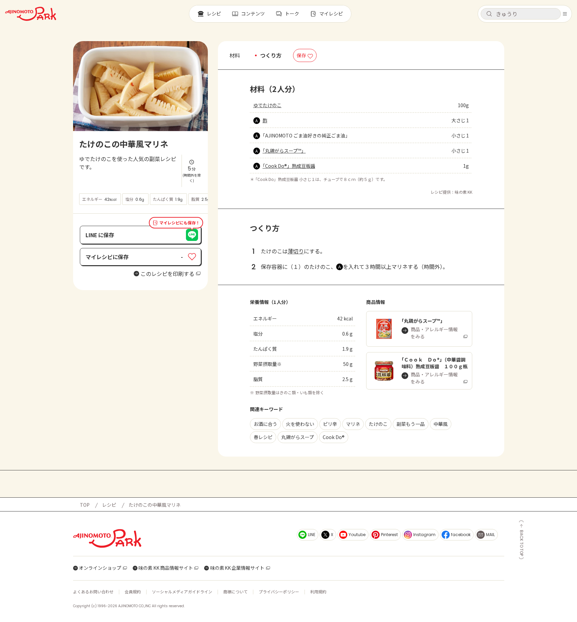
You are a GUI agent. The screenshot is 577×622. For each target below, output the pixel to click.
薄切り (296, 251)
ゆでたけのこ (267, 105)
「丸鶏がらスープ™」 (284, 150)
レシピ (109, 504)
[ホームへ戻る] (30, 14)
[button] (521, 14)
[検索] (489, 14)
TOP (85, 504)
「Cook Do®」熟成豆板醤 (289, 165)
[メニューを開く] (565, 14)
